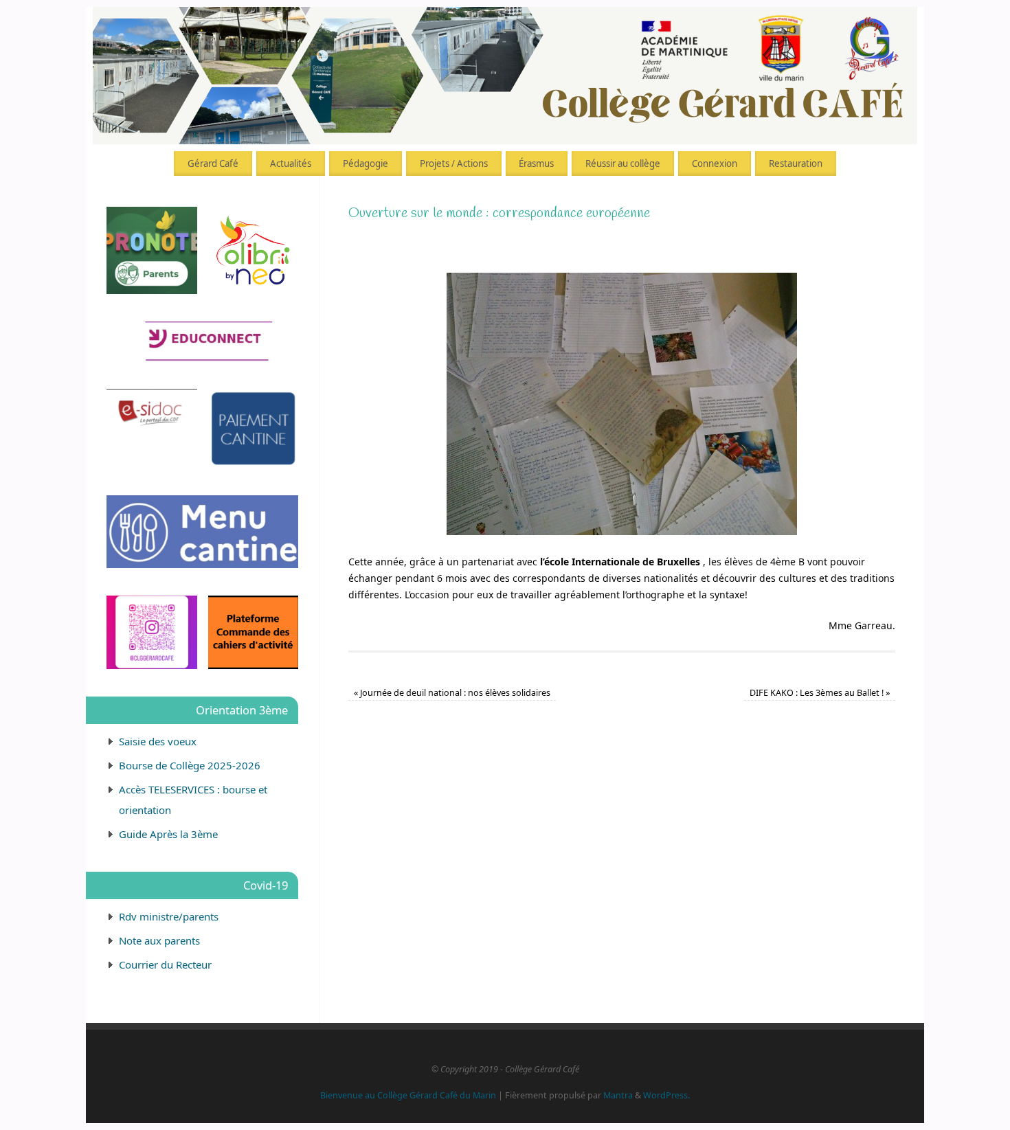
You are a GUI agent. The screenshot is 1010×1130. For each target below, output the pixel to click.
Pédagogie (365, 163)
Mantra (618, 1095)
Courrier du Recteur (165, 964)
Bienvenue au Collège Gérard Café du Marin (408, 1095)
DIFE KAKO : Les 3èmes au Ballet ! (820, 693)
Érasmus (536, 163)
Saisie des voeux (158, 741)
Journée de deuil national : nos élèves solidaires (452, 693)
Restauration (795, 163)
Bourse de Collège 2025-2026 (189, 765)
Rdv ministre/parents (168, 916)
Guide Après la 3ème (168, 834)
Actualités (290, 163)
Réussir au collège (622, 163)
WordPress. (666, 1095)
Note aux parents (159, 940)
